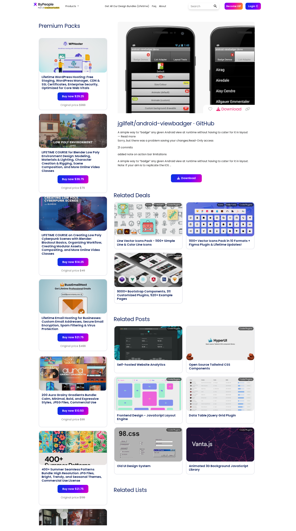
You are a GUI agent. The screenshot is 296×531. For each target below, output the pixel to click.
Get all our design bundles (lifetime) (127, 6)
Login (252, 6)
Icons (148, 204)
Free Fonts (159, 204)
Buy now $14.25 (73, 262)
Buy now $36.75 (73, 179)
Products (71, 6)
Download (231, 109)
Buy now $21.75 (73, 337)
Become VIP (233, 6)
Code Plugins (174, 204)
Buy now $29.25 (73, 96)
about (162, 6)
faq (154, 6)
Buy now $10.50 (73, 411)
